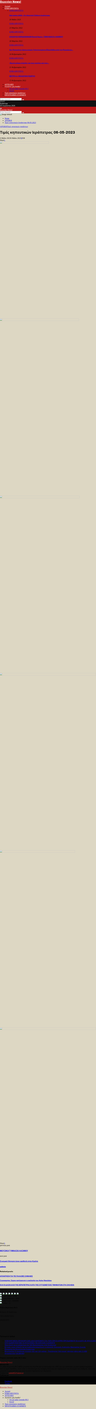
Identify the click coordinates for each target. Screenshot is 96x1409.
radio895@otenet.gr (16, 1373)
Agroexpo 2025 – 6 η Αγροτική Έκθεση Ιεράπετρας (29, 15)
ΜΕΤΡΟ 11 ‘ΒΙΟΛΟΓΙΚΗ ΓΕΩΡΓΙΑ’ (22, 76)
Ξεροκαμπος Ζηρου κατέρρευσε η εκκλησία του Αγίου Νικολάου (26, 1280)
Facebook (8, 1381)
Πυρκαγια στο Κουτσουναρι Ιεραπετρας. (20, 1349)
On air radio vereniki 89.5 (18, 89)
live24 (11, 91)
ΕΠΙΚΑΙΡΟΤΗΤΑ (12, 8)
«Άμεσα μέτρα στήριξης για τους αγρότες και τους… (29, 63)
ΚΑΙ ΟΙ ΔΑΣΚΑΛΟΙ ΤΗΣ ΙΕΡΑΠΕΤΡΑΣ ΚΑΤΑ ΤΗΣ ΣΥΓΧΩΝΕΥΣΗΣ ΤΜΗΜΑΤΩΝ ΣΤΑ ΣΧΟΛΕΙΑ (37, 1285)
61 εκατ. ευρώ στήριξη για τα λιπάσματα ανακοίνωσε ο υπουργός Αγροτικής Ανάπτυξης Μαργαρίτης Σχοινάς (45, 1347)
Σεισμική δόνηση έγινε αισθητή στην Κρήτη (19, 1261)
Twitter (7, 1383)
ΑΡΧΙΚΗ (3, 127)
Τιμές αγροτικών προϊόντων (15, 93)
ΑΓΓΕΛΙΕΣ (9, 84)
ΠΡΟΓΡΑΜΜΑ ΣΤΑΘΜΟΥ (15, 95)
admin (3, 1267)
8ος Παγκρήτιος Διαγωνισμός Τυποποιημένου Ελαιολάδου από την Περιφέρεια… (41, 50)
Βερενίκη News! (10, 1)
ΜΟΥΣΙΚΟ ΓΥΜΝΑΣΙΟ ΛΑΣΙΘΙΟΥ (14, 1251)
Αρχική (7, 6)
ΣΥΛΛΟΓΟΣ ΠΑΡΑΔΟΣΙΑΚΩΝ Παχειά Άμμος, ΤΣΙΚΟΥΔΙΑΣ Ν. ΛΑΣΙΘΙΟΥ (36, 37)
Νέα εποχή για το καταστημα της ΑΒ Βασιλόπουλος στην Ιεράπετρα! (30, 1345)
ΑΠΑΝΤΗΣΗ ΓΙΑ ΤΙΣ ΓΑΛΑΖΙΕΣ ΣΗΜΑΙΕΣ (16, 1276)
